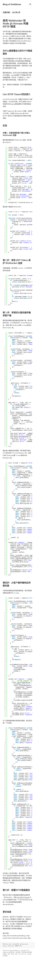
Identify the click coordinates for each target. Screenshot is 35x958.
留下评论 (19, 946)
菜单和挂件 (30, 4)
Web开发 (16, 944)
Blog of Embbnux (12, 4)
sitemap (29, 954)
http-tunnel (25, 944)
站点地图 (5, 956)
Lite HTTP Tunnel (23, 897)
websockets (11, 946)
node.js (5, 946)
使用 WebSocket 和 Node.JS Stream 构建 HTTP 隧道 (15, 23)
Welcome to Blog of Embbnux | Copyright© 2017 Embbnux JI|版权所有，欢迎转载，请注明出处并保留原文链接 (17, 952)
